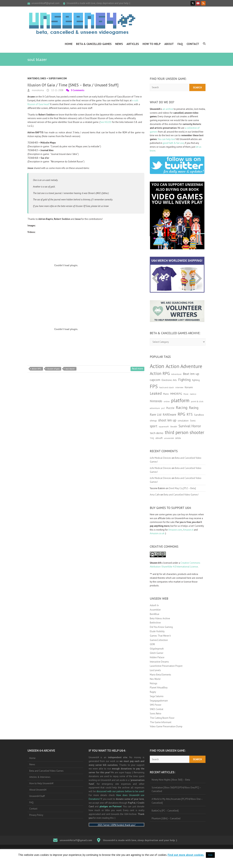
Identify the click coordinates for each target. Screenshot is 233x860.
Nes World (155, 679)
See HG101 (105, 122)
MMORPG (176, 393)
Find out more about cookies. (186, 855)
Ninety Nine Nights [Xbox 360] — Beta (171, 779)
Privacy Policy (36, 815)
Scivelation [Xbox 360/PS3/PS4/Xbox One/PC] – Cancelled (176, 789)
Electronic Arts (169, 380)
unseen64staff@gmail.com (45, 3)
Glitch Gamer (156, 653)
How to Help (152, 44)
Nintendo (33, 78)
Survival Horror (190, 426)
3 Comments (77, 90)
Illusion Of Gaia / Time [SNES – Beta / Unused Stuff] (73, 84)
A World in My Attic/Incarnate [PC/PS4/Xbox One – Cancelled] (177, 800)
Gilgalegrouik (157, 648)
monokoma (37, 90)
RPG (181, 414)
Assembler (155, 609)
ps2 (163, 408)
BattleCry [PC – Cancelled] (165, 810)
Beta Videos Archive (160, 618)
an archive (168, 109)
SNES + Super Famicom (53, 78)
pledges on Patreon (110, 806)
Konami (189, 387)
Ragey (153, 691)
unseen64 (169, 438)
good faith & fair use (173, 143)
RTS (190, 414)
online (167, 401)
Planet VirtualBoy (158, 687)
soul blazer (70, 368)
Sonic (193, 420)
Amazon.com (175, 529)
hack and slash (166, 387)
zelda (178, 438)
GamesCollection (159, 640)
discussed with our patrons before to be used (120, 791)
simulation (183, 420)
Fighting (184, 379)
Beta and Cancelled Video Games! (181, 494)
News (119, 44)
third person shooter (184, 432)
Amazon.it (188, 529)
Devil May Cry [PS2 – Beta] (182, 488)
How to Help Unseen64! (41, 783)
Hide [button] (210, 855)
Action (157, 366)
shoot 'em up (167, 420)
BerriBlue (154, 614)
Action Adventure (184, 366)
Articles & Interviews (39, 777)
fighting (196, 380)
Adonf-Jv (154, 605)
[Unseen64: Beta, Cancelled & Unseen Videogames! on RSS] (203, 3)
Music (185, 394)
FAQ (180, 44)
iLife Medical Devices (160, 457)
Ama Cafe (155, 494)
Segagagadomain (159, 700)
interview (179, 387)
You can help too (166, 139)
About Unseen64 (37, 789)
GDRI (152, 644)
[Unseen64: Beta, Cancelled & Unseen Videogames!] (82, 23)
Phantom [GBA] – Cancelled (166, 818)
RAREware (169, 415)
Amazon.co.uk (157, 533)
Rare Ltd (155, 415)
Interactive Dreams (159, 661)
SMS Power (155, 704)
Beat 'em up (191, 374)
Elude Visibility (157, 631)
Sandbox (199, 414)
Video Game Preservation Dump (166, 726)
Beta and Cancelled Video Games (46, 770)
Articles (133, 44)
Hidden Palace (157, 657)
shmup (153, 420)
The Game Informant (160, 722)
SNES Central (156, 709)
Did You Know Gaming (161, 627)
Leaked (156, 393)
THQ (152, 438)
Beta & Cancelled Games (94, 44)
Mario (166, 393)
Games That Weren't (160, 635)
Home (68, 44)
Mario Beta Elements (160, 674)
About (169, 44)
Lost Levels (155, 670)
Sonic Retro (155, 713)
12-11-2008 (57, 90)
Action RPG (36, 368)
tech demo (156, 433)
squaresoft (164, 426)
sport (153, 426)
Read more (137, 368)
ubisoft (159, 438)
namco (193, 394)
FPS (154, 386)
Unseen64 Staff (37, 796)
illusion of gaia (53, 368)
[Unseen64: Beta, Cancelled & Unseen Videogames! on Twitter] (193, 3)
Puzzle (170, 408)
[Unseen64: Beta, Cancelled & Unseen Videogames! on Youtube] (198, 3)
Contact (193, 44)
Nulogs (153, 683)
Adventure (176, 374)
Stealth (173, 426)
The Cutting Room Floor (162, 717)
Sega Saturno (156, 696)
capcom (155, 380)
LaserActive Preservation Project (166, 665)
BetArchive (155, 622)
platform (180, 400)
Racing (181, 407)
